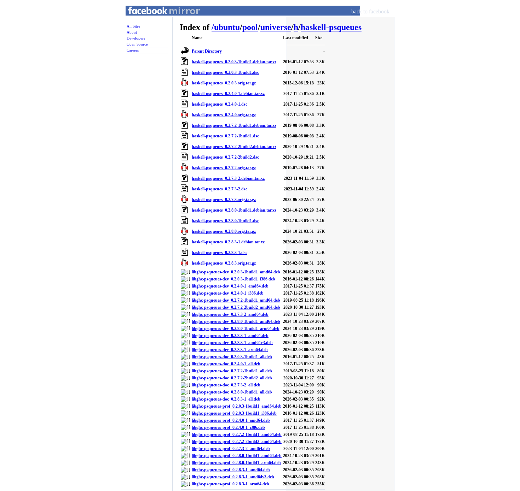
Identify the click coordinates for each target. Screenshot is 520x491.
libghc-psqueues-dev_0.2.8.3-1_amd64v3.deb (232, 342)
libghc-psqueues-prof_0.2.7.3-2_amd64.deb (231, 448)
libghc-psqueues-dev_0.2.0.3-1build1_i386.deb (233, 279)
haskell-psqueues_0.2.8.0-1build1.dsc (225, 220)
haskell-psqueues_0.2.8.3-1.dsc (219, 252)
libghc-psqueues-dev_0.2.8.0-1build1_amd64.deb (236, 321)
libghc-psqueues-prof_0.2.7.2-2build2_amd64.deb (237, 441)
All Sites (133, 26)
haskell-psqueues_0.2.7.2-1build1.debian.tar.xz (234, 125)
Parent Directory (207, 51)
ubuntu (227, 27)
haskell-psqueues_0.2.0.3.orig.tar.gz (224, 83)
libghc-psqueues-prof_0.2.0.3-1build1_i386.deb (234, 413)
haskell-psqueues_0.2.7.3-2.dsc (219, 189)
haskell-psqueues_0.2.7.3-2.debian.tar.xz (228, 178)
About (132, 32)
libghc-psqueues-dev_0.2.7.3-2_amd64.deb (230, 314)
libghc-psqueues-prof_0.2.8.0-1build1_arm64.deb (236, 462)
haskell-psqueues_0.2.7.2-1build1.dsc (225, 136)
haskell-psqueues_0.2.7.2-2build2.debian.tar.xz (234, 146)
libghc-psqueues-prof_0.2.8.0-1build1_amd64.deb (237, 455)
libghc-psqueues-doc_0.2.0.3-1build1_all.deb (232, 356)
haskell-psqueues (331, 27)
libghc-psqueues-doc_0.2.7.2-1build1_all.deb (232, 370)
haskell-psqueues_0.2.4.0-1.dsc (219, 104)
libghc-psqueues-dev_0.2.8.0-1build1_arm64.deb (235, 328)
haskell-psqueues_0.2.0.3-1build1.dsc (225, 72)
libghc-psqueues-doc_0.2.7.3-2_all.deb (226, 385)
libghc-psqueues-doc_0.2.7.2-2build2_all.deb (232, 377)
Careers (133, 50)
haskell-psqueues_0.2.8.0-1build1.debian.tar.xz (234, 210)
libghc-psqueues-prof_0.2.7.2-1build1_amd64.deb (237, 434)
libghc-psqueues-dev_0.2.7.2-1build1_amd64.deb (236, 300)
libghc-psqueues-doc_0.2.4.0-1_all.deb (226, 363)
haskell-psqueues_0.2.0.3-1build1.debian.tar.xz (234, 61)
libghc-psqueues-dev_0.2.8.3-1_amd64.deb (230, 335)
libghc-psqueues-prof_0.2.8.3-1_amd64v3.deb (233, 476)
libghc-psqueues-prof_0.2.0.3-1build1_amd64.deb (237, 406)
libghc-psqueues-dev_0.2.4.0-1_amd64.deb (230, 286)
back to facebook (370, 11)
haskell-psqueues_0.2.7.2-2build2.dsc (225, 157)
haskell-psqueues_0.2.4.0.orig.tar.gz (224, 114)
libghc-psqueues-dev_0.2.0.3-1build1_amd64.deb (236, 272)
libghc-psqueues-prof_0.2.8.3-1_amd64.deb (231, 469)
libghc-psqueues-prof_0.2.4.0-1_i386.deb (228, 427)
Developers (136, 38)
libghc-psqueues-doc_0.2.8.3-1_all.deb (226, 399)
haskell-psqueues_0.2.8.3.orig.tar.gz (224, 263)
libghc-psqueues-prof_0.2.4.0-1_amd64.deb (231, 420)
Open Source (137, 44)
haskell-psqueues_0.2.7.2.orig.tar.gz (224, 167)
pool (250, 27)
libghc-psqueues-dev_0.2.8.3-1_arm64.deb (230, 349)
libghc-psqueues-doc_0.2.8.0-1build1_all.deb (232, 392)
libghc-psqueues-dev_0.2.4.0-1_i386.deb (228, 293)
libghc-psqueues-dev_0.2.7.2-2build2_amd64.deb (236, 307)
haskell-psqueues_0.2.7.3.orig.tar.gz (224, 199)
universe (275, 27)
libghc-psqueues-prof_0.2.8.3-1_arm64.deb (230, 483)
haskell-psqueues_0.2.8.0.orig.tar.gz (224, 231)
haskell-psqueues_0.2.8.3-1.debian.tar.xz (228, 241)
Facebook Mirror (157, 19)
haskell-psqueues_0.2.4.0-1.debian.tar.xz (228, 93)
